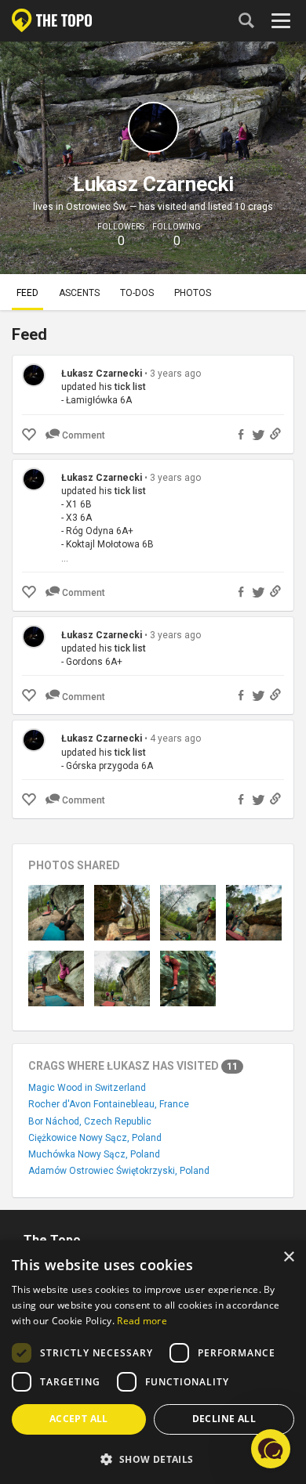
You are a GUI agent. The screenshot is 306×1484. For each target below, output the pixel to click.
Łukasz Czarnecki (101, 373)
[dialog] (153, 1362)
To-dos (137, 292)
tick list (130, 386)
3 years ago (175, 373)
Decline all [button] (224, 1418)
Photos (192, 292)
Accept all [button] (78, 1418)
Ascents (79, 292)
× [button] (288, 1257)
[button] (153, 1458)
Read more (142, 1320)
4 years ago (175, 738)
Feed (27, 292)
